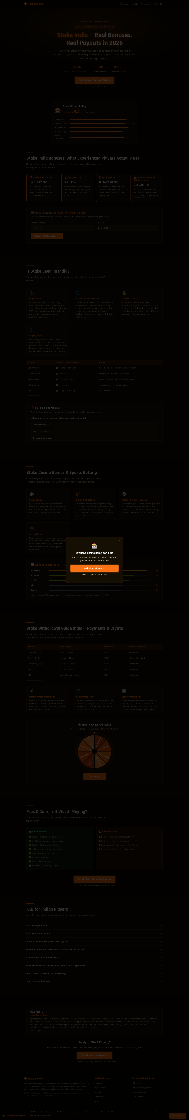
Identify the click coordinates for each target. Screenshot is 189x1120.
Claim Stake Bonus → (94, 568)
